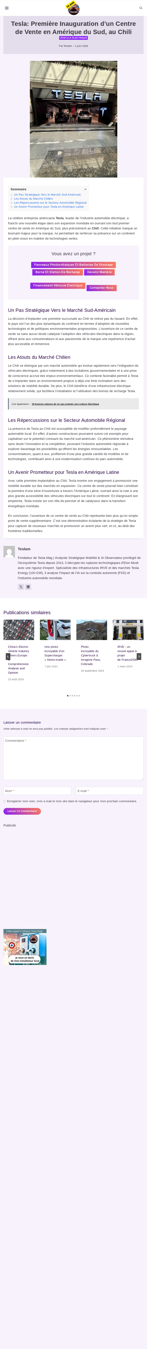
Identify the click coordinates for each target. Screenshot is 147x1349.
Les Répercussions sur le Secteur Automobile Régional (50, 202)
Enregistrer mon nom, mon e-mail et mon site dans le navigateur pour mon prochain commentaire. (72, 801)
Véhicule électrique (73, 38)
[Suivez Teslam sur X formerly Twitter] (21, 587)
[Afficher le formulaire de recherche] (141, 8)
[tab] (67, 695)
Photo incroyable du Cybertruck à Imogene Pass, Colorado (91, 655)
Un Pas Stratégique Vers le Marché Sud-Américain (47, 194)
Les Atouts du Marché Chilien (33, 198)
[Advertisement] (25, 871)
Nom (9, 791)
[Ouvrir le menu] (6, 8)
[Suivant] (139, 656)
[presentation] (18, 630)
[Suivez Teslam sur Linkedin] (28, 587)
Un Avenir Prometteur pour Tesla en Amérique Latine (49, 206)
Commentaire (16, 740)
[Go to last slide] (8, 656)
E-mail (83, 791)
